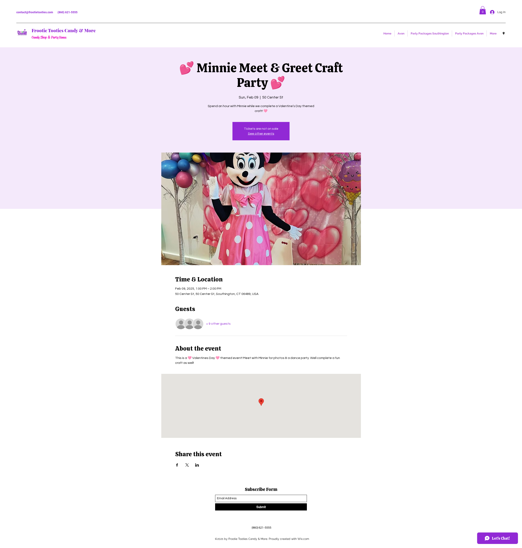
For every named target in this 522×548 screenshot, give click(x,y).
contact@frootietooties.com (34, 12)
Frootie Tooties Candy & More (64, 30)
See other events (261, 133)
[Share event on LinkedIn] (197, 465)
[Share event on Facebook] (177, 465)
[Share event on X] (187, 465)
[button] (482, 10)
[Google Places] (504, 33)
